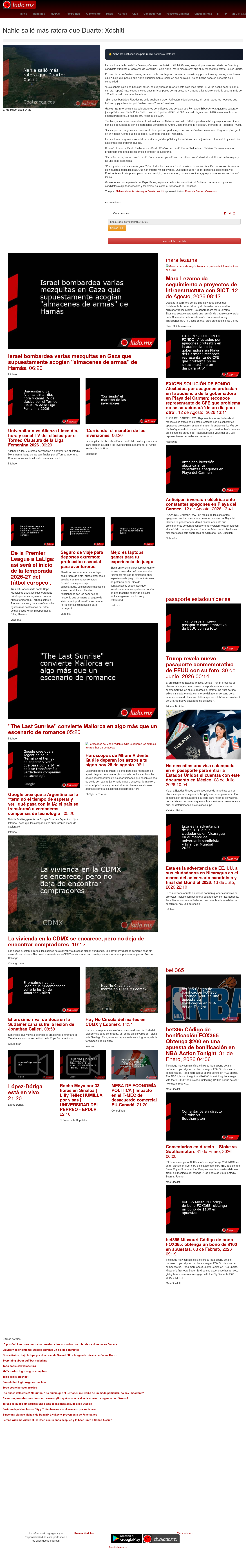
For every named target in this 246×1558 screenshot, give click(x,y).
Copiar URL (117, 228)
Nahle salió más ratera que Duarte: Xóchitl (140, 191)
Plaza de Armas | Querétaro (201, 191)
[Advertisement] (83, 492)
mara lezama (181, 259)
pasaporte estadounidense (198, 599)
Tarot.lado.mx (185, 1533)
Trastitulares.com (118, 1547)
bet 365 (175, 970)
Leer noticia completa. (174, 241)
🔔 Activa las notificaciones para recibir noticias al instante (142, 54)
